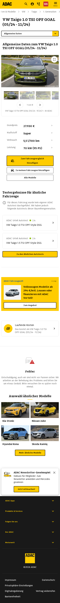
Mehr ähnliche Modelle (30, 452)
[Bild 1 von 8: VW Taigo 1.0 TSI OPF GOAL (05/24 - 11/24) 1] (11, 95)
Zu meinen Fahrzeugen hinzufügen (33, 170)
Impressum (10, 580)
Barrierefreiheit (12, 596)
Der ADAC (9, 532)
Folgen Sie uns (11, 522)
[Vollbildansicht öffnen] (54, 59)
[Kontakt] (38, 4)
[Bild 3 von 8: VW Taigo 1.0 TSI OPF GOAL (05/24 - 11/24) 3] (43, 95)
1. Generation (49, 11)
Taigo (34, 11)
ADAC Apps (10, 501)
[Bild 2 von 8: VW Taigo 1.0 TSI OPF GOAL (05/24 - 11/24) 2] (27, 95)
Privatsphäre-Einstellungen (19, 585)
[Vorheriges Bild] (20, 105)
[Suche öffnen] (26, 4)
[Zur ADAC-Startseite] (7, 4)
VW (23, 11)
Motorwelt (10, 542)
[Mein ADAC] (32, 4)
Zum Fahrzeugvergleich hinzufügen (32, 160)
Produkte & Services (14, 511)
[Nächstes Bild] (40, 105)
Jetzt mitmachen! (26, 489)
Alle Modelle (30, 177)
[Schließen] (54, 473)
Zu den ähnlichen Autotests (30, 254)
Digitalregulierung (14, 591)
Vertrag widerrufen (45, 591)
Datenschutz (48, 580)
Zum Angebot (30, 305)
